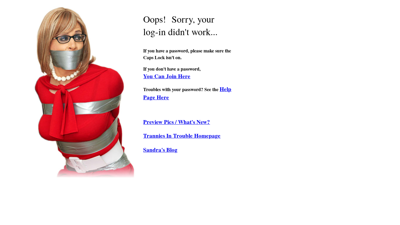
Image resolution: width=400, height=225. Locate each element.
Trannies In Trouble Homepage (181, 136)
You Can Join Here (166, 76)
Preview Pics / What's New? (176, 122)
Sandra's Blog (160, 150)
